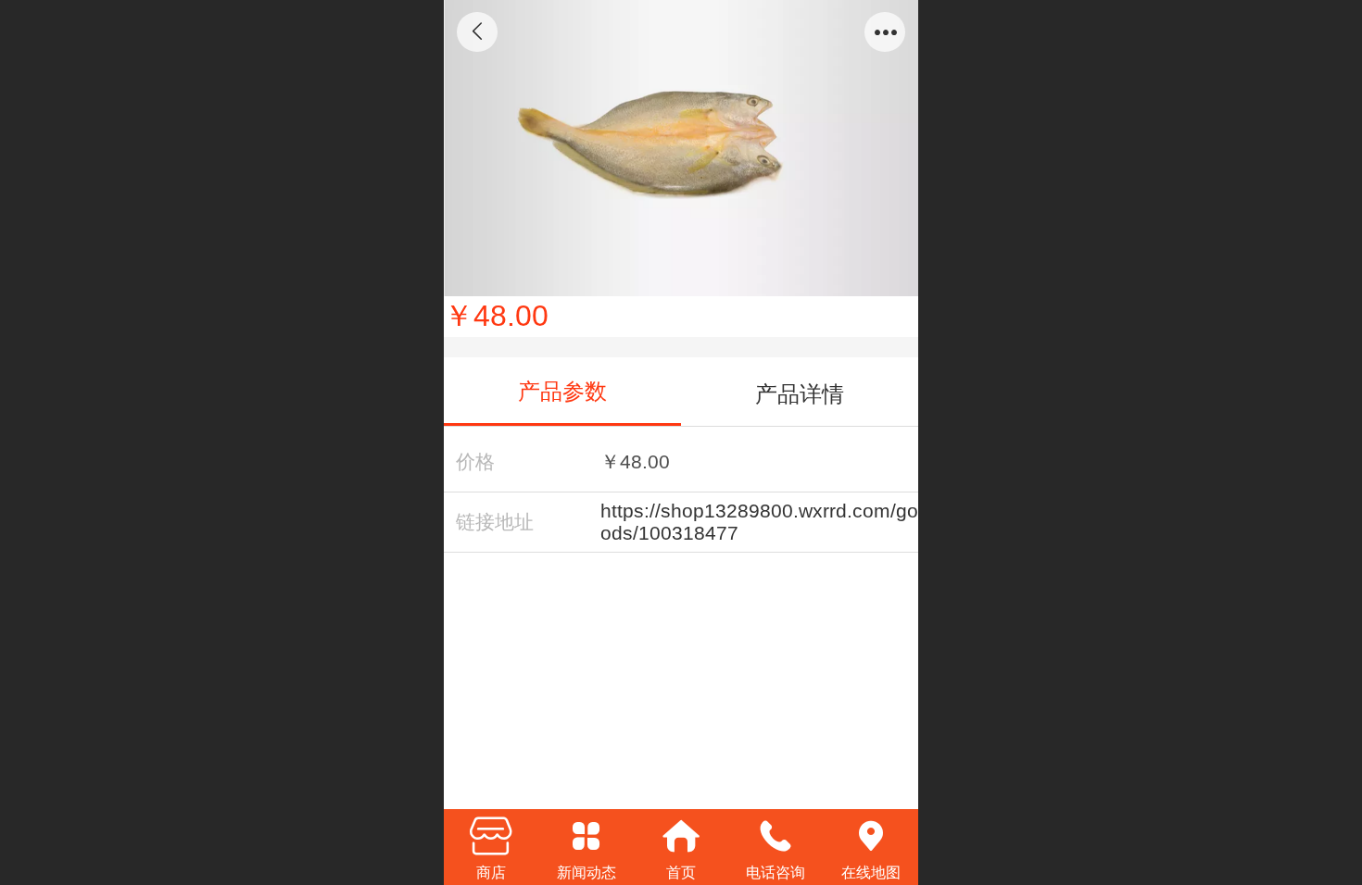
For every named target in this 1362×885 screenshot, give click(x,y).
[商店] (491, 836)
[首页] (681, 836)
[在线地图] (871, 836)
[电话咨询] (775, 836)
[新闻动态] (585, 836)
